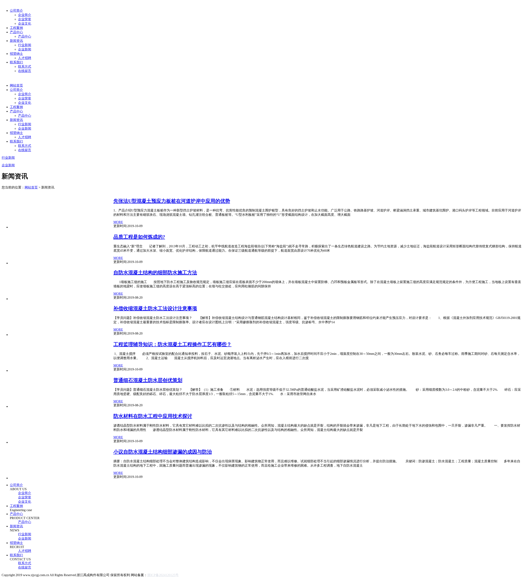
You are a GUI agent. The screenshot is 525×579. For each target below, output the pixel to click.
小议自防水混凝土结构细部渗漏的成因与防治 (162, 452)
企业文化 (24, 23)
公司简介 (16, 10)
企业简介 (24, 15)
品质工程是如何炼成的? (139, 237)
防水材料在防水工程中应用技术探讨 (152, 416)
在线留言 (24, 71)
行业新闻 (24, 45)
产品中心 (16, 32)
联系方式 (24, 66)
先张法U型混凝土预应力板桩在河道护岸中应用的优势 (171, 201)
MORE (118, 222)
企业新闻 (24, 49)
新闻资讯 (16, 40)
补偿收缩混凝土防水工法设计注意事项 (155, 308)
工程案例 (16, 28)
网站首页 (16, 85)
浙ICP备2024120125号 (163, 575)
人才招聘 (24, 58)
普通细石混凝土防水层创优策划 (147, 380)
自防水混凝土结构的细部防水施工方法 (155, 272)
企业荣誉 (24, 19)
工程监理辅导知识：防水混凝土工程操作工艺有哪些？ (172, 344)
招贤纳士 (16, 53)
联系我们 (16, 62)
